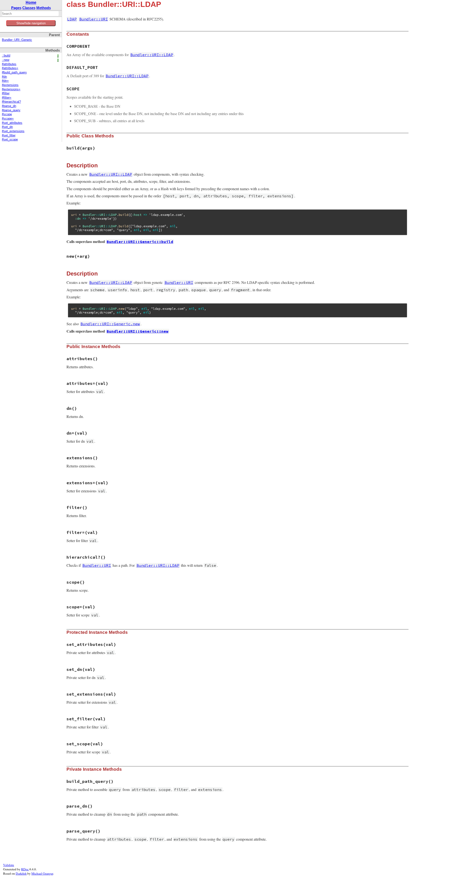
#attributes (9, 64)
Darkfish (21, 873)
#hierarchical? (11, 101)
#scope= (8, 118)
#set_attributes (12, 123)
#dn (4, 76)
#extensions (10, 85)
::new (5, 60)
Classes (28, 8)
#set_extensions (13, 131)
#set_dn (7, 127)
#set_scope (10, 139)
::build (6, 55)
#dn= (5, 80)
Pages (16, 8)
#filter (6, 93)
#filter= (6, 97)
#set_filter (8, 135)
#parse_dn (9, 106)
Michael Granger (42, 873)
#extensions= (11, 89)
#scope (7, 114)
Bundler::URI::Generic (17, 40)
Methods (43, 8)
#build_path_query (14, 72)
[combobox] (30, 13)
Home (31, 2)
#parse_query (11, 110)
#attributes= (10, 68)
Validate (8, 865)
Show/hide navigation (31, 23)
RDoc (25, 869)
